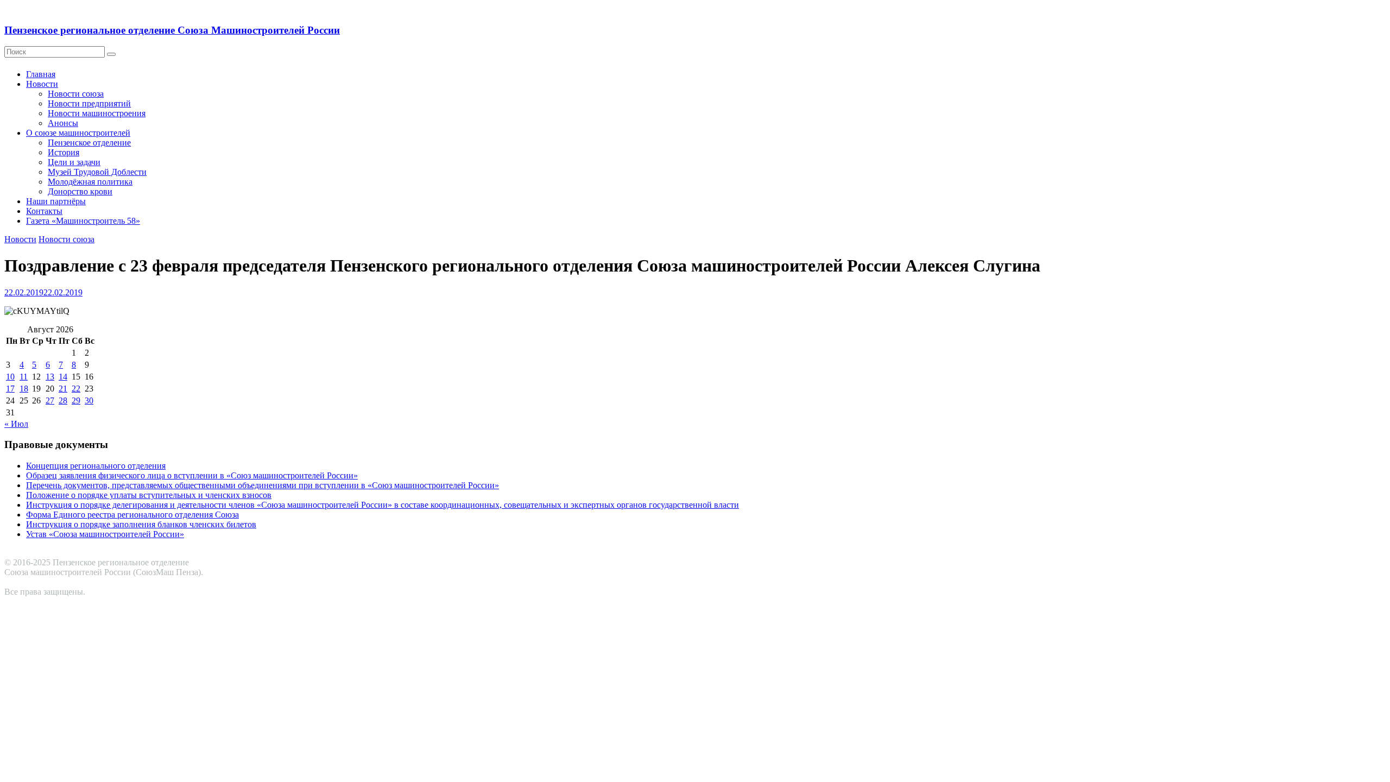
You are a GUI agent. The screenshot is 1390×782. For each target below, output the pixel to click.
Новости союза (76, 93)
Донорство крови (80, 191)
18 (24, 388)
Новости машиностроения (97, 113)
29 (76, 400)
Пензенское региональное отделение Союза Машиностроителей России (172, 30)
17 (10, 388)
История (63, 152)
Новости (42, 84)
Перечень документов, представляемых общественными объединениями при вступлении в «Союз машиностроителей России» (262, 485)
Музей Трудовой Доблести (97, 171)
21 (63, 388)
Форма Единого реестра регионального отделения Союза (132, 514)
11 (24, 376)
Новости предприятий (89, 103)
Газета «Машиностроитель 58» (83, 220)
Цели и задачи (74, 162)
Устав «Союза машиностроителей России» (105, 534)
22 (76, 388)
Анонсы (63, 123)
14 (63, 376)
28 (63, 400)
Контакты (44, 211)
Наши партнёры (56, 201)
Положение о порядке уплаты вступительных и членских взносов (148, 495)
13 (50, 376)
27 (50, 400)
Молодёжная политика (90, 181)
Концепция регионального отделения (96, 465)
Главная (40, 74)
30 (89, 400)
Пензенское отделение (89, 142)
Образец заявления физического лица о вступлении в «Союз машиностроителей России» (192, 475)
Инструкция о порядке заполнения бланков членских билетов (141, 524)
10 (10, 376)
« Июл (16, 423)
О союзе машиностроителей (78, 132)
